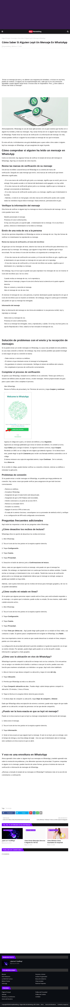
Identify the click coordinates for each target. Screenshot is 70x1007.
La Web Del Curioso (7, 979)
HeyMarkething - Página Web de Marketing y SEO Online (25, 1004)
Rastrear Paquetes (40, 983)
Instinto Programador (41, 976)
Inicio (42, 1004)
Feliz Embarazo (6, 976)
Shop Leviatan (39, 981)
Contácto (37, 996)
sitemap (4, 994)
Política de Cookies (40, 994)
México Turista (6, 981)
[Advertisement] (35, 14)
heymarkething (7, 46)
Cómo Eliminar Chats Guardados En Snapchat (55, 841)
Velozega (4, 983)
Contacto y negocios (63, 1004)
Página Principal (6, 38)
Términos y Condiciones (8, 996)
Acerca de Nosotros (7, 999)
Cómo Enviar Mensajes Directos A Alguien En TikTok (35, 841)
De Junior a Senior (40, 974)
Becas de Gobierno (40, 979)
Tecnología (14, 38)
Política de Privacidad (41, 992)
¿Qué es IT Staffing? (8, 840)
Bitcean (4, 974)
